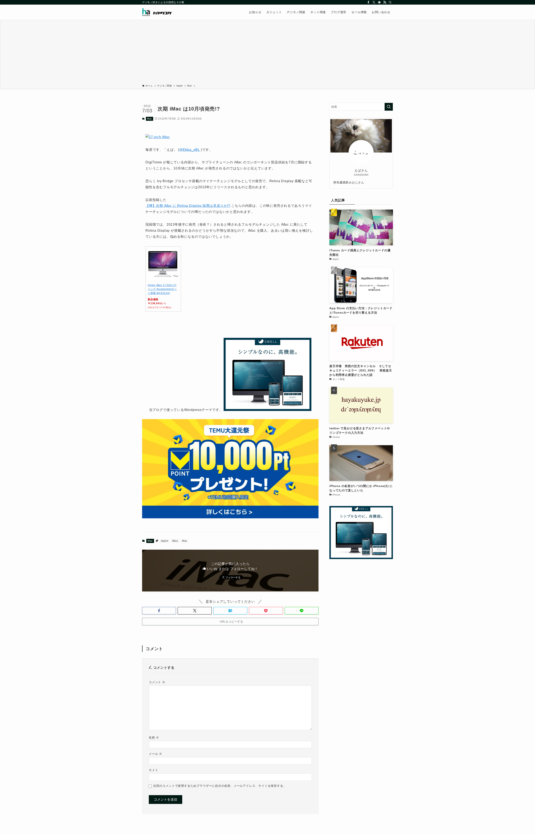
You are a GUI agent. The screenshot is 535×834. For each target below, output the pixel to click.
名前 (154, 737)
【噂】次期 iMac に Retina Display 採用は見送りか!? (187, 205)
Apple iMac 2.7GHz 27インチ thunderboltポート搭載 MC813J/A (162, 289)
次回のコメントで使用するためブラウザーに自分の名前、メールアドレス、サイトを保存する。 (219, 785)
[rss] (384, 2)
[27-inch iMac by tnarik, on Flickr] (157, 137)
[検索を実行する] (389, 107)
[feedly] (379, 2)
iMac (175, 540)
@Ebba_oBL (189, 149)
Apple (164, 540)
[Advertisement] (267, 52)
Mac (149, 118)
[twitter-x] (374, 2)
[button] (159, 610)
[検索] (390, 2)
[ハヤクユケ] (157, 12)
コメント (157, 682)
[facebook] (368, 2)
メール (155, 753)
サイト (153, 770)
